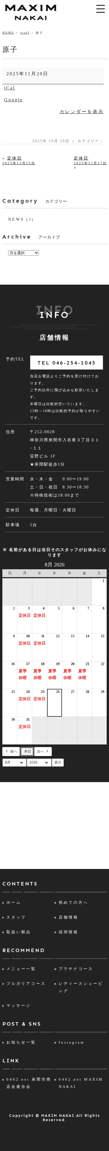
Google (13, 99)
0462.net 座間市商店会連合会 (28, 1083)
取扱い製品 (18, 932)
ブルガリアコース (26, 983)
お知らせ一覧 (21, 1042)
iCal (9, 87)
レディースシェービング (81, 987)
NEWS (16, 219)
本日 (27, 751)
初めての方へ (73, 902)
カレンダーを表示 (82, 111)
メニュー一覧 (21, 969)
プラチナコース (76, 969)
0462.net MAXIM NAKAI (81, 1083)
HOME (8, 32)
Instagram (72, 1042)
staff (25, 32)
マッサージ (18, 1005)
